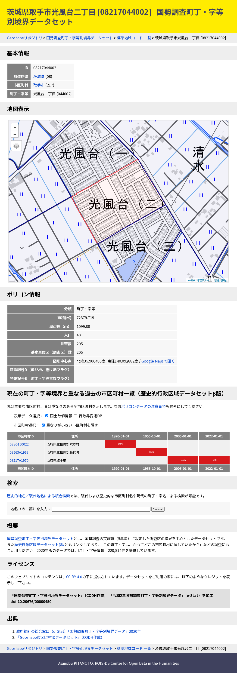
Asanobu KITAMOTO (75, 663)
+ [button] (14, 126)
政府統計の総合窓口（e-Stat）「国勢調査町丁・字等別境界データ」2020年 (78, 631)
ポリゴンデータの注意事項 (143, 406)
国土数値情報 (61, 415)
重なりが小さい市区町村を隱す (71, 425)
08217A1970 (19, 460)
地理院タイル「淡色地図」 (212, 280)
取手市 (38, 85)
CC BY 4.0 (74, 576)
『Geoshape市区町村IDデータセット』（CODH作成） (60, 637)
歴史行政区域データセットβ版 (39, 544)
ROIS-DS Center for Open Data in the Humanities (137, 663)
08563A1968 (19, 452)
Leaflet (191, 280)
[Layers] (16, 146)
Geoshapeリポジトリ (24, 37)
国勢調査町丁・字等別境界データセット (79, 37)
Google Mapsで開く (158, 361)
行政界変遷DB (90, 415)
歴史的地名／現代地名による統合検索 (38, 495)
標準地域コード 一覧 (134, 37)
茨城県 (38, 76)
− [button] (14, 133)
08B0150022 (19, 444)
